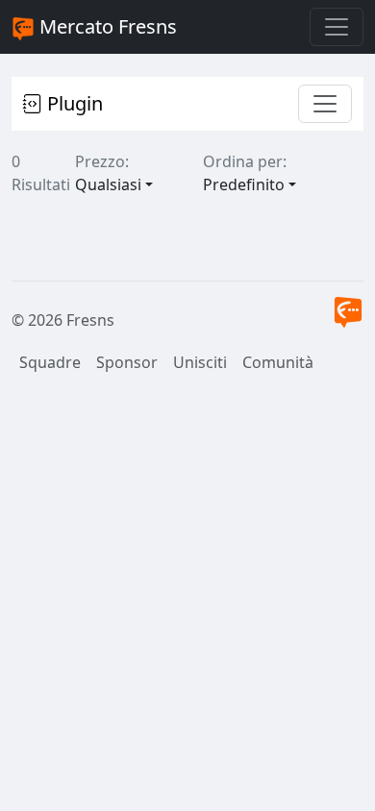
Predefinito (244, 184)
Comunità (277, 362)
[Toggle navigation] (336, 27)
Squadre (50, 362)
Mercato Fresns (106, 26)
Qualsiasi (108, 184)
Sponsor (127, 362)
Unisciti (200, 362)
